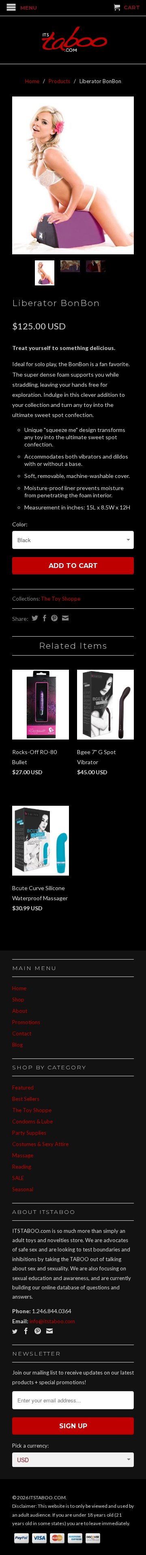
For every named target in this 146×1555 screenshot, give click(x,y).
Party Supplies (29, 1133)
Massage (22, 1155)
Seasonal (22, 1189)
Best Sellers (25, 1099)
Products (59, 81)
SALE (18, 1178)
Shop (18, 999)
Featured (23, 1087)
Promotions (26, 1022)
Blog (17, 1045)
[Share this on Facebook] (43, 618)
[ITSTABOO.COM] (73, 40)
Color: (20, 524)
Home (19, 988)
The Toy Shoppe (60, 598)
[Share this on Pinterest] (53, 618)
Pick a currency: (30, 1445)
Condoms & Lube (32, 1121)
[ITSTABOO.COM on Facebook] (26, 1331)
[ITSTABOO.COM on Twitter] (14, 1331)
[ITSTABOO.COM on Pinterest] (37, 1331)
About (19, 1011)
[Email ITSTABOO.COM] (49, 1331)
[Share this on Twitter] (34, 618)
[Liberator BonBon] (73, 175)
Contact (21, 1033)
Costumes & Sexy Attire (40, 1144)
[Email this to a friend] (64, 618)
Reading (21, 1166)
